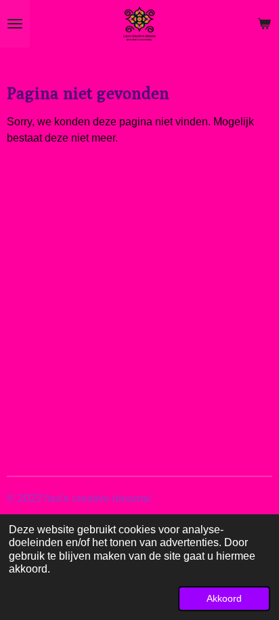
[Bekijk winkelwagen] (264, 23)
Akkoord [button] (224, 598)
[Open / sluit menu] (15, 23)
